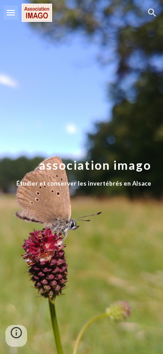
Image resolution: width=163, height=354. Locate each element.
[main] (81, 177)
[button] (11, 12)
